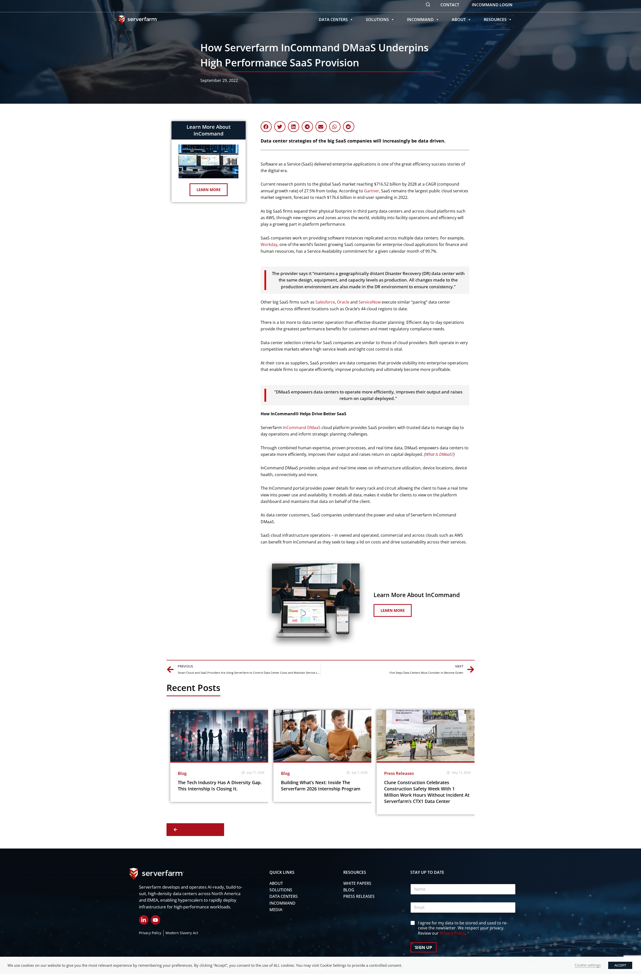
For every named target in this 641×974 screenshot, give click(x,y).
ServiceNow (370, 302)
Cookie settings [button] (588, 964)
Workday (269, 244)
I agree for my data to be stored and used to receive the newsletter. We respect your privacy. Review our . (463, 928)
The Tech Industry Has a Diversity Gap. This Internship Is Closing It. (220, 785)
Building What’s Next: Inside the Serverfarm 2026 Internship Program (320, 785)
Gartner (371, 191)
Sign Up (423, 947)
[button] (266, 126)
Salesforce (325, 302)
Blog (182, 773)
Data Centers (333, 19)
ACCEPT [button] (620, 965)
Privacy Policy (452, 933)
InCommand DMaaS (301, 427)
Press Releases (399, 773)
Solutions (377, 19)
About (459, 19)
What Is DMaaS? (439, 454)
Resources (495, 19)
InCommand (420, 19)
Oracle (343, 302)
